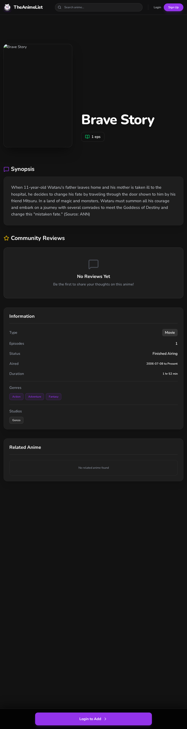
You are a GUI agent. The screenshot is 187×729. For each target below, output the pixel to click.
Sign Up (173, 7)
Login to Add (90, 718)
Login (157, 7)
